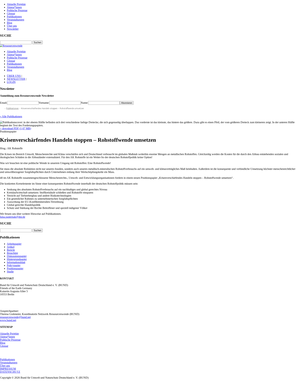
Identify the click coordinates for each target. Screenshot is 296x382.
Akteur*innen (14, 7)
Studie (10, 271)
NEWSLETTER (16, 78)
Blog (9, 22)
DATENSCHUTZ (10, 371)
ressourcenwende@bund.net (15, 317)
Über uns (12, 25)
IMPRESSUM (8, 368)
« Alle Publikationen (11, 116)
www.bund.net (8, 320)
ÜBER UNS (14, 75)
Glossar (11, 13)
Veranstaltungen (15, 19)
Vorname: (44, 102)
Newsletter (12, 28)
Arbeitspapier (14, 243)
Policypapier (13, 265)
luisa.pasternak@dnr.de (12, 216)
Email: (3, 102)
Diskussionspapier (17, 256)
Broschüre (12, 253)
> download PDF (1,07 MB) (15, 128)
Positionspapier (15, 268)
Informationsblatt (16, 262)
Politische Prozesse (17, 10)
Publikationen (14, 16)
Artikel (10, 246)
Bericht (11, 249)
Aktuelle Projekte (16, 4)
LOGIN (11, 82)
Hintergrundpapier (17, 259)
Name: (84, 102)
